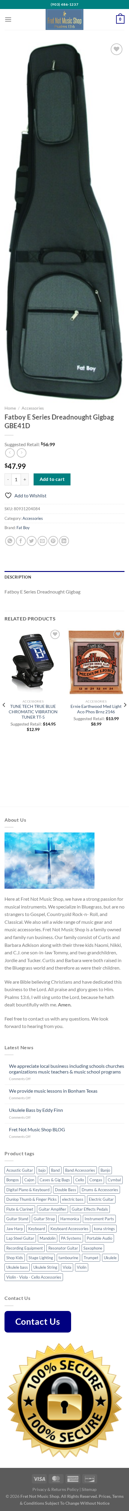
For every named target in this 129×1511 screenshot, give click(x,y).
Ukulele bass (17, 1267)
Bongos (12, 1179)
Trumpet (91, 1257)
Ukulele (110, 1257)
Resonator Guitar (63, 1248)
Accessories (33, 408)
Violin (81, 1267)
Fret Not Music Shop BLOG (37, 1129)
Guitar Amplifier (52, 1209)
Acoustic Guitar (19, 1170)
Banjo (105, 1170)
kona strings (104, 1228)
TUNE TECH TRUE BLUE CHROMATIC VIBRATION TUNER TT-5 (33, 711)
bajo (42, 1170)
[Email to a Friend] (42, 541)
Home (10, 408)
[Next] (125, 717)
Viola (67, 1267)
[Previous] (4, 717)
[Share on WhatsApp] (10, 541)
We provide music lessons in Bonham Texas (53, 1091)
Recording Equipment (24, 1248)
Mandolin (48, 1238)
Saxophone (92, 1248)
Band (55, 1170)
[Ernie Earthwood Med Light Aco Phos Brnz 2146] (96, 662)
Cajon (29, 1179)
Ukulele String (45, 1267)
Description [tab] (17, 577)
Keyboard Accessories (69, 1228)
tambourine (68, 1257)
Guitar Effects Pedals (90, 1209)
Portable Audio (99, 1238)
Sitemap (89, 1489)
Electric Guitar (101, 1199)
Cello (79, 1179)
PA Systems (71, 1238)
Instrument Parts (99, 1218)
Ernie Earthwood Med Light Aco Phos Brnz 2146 (96, 709)
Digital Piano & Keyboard (28, 1189)
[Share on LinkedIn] (64, 541)
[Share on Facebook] (21, 541)
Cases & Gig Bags (55, 1179)
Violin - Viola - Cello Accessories (33, 1277)
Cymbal (114, 1179)
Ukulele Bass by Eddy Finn (36, 1110)
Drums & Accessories (100, 1189)
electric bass (72, 1199)
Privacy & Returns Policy (55, 1489)
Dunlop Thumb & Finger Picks (31, 1199)
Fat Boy (23, 527)
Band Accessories (80, 1170)
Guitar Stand (17, 1218)
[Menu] (8, 19)
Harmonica (69, 1218)
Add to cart (52, 479)
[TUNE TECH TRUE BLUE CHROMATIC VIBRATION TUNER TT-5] (33, 662)
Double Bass (65, 1189)
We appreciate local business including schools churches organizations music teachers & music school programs (66, 1068)
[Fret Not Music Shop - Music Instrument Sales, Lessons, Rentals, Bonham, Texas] (64, 19)
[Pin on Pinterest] (53, 541)
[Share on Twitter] (32, 541)
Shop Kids (14, 1257)
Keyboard (36, 1228)
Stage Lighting (40, 1257)
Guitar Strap (44, 1218)
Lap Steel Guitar (20, 1238)
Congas (95, 1179)
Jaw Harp (14, 1228)
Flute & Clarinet (19, 1209)
